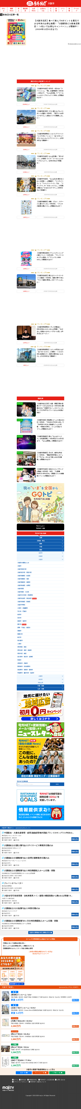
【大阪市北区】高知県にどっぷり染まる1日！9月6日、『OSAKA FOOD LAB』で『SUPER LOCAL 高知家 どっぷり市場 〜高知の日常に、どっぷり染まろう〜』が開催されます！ (50, 424)
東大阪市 (20, 640)
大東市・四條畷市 (22, 608)
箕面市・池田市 (21, 621)
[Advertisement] (40, 65)
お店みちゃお (43, 9)
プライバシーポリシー (21, 1082)
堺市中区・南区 (21, 653)
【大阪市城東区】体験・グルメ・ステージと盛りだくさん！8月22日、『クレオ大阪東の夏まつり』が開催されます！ (50, 204)
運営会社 (23, 1079)
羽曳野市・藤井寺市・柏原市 (25, 673)
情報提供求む (33, 1079)
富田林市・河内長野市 (23, 666)
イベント (63, 9)
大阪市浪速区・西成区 (23, 601)
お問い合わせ (61, 1079)
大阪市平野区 (21, 605)
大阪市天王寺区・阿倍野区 (25, 595)
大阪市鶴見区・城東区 (23, 582)
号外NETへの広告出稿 (47, 1079)
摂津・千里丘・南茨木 (23, 627)
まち (50, 9)
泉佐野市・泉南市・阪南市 (25, 669)
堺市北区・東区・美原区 (24, 650)
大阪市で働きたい (8, 828)
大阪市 (51, 3)
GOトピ (3, 9)
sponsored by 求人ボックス (23, 828)
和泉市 (19, 660)
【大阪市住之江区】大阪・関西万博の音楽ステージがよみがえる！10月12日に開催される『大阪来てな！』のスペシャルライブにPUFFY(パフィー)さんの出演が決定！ (50, 408)
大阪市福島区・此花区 (23, 575)
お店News (33, 9)
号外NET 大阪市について (38, 1082)
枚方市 (19, 637)
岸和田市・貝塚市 (22, 663)
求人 (18, 9)
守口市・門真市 (21, 611)
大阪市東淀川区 (21, 569)
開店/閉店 (25, 9)
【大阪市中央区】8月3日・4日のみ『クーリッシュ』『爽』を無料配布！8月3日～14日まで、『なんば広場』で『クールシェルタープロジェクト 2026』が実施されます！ (50, 93)
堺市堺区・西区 (21, 647)
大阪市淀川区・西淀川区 (24, 572)
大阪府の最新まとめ (23, 562)
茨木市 (19, 618)
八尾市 (19, 643)
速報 (69, 9)
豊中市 (21, 624)
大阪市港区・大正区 (23, 592)
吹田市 (19, 614)
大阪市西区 (20, 588)
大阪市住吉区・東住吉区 (26, 598)
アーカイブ (76, 9)
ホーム (16, 1079)
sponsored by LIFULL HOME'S (68, 987)
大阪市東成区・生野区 (23, 585)
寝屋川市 (20, 634)
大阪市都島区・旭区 (23, 579)
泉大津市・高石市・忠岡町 (25, 656)
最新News (11, 9)
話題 (56, 9)
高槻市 (19, 630)
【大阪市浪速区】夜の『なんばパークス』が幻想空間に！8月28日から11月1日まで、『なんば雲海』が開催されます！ (50, 438)
